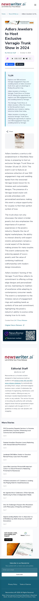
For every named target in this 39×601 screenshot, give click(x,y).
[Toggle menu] (35, 5)
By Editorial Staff (10, 53)
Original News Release (13, 325)
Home (4, 14)
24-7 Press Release (20, 320)
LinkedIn (11, 64)
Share (11, 131)
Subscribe (19, 574)
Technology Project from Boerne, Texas (24, 597)
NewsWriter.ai (13, 14)
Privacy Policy (12, 584)
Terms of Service (25, 584)
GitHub (21, 64)
